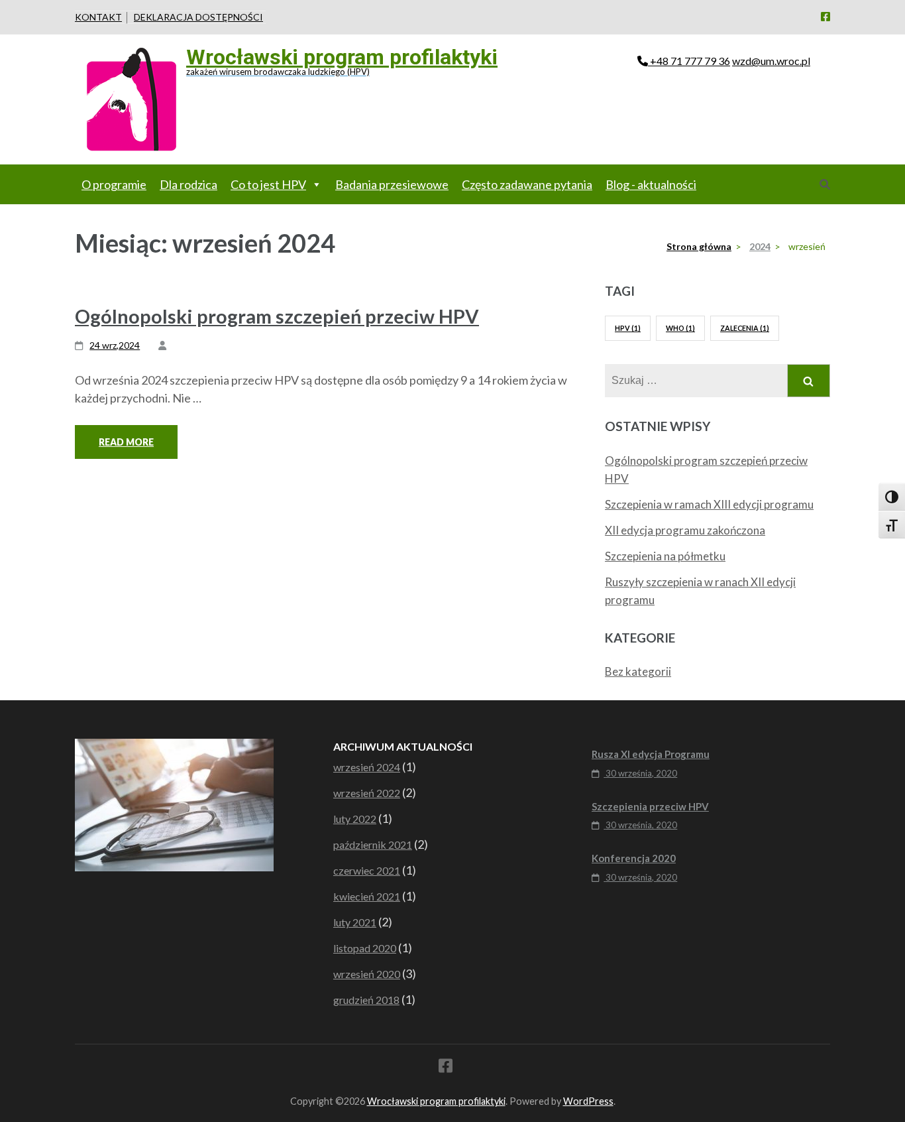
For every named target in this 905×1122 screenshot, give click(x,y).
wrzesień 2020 (366, 973)
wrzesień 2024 (366, 767)
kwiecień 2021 (366, 896)
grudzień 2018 (366, 999)
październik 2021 (372, 844)
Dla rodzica (188, 184)
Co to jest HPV (268, 184)
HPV (628, 328)
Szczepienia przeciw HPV (650, 806)
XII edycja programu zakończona (685, 530)
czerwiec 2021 (366, 870)
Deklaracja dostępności (198, 17)
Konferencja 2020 (634, 858)
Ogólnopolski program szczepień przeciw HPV (277, 316)
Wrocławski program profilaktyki (342, 57)
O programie (113, 184)
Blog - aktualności (651, 184)
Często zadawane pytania (527, 184)
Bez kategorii (638, 671)
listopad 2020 (364, 948)
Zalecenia (744, 328)
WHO (680, 328)
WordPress (588, 1101)
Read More (126, 442)
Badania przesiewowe (392, 184)
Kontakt (98, 17)
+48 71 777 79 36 (690, 60)
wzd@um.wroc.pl (771, 60)
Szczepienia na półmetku (665, 556)
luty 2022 (354, 818)
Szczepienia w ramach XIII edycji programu (709, 504)
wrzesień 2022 (366, 792)
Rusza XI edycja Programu (651, 754)
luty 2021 (354, 922)
